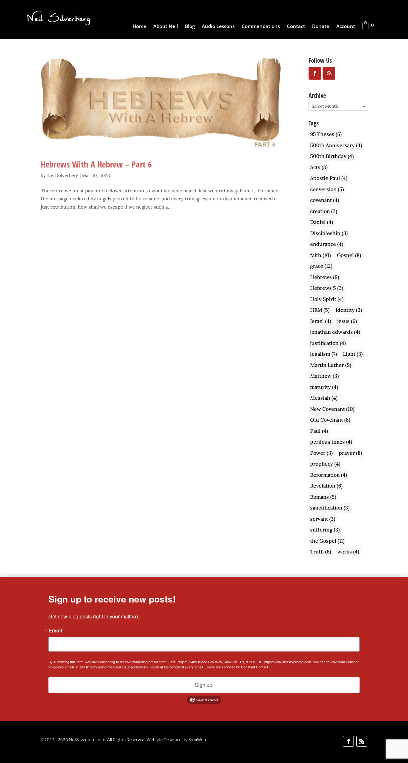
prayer (350, 453)
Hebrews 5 (326, 288)
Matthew (324, 376)
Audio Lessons (218, 26)
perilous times (331, 442)
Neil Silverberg (62, 175)
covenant (324, 200)
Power (321, 453)
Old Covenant (330, 420)
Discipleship (329, 233)
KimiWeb (197, 739)
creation (323, 211)
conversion (327, 189)
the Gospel (327, 541)
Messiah (324, 398)
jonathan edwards (335, 332)
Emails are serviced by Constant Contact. (237, 666)
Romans (323, 497)
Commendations (261, 26)
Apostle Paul (328, 178)
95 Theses (326, 134)
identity (349, 310)
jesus (347, 321)
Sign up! (204, 684)
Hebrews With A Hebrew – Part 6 (96, 164)
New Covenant (332, 409)
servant (322, 519)
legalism (323, 354)
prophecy (325, 463)
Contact (296, 26)
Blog (190, 26)
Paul (319, 431)
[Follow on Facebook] (348, 741)
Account (345, 26)
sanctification (330, 507)
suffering (325, 529)
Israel (320, 321)
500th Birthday (332, 156)
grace (321, 266)
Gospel (349, 255)
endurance (326, 244)
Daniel (321, 222)
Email (55, 630)
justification (328, 343)
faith (320, 255)
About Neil (165, 26)
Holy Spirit (327, 299)
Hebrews (324, 277)
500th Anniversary (336, 145)
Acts (319, 167)
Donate (320, 26)
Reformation (328, 475)
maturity (324, 387)
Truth (320, 551)
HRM (320, 310)
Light (353, 354)
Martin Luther (330, 365)
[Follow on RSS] (361, 741)
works (348, 551)
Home (139, 26)
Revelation (326, 485)
